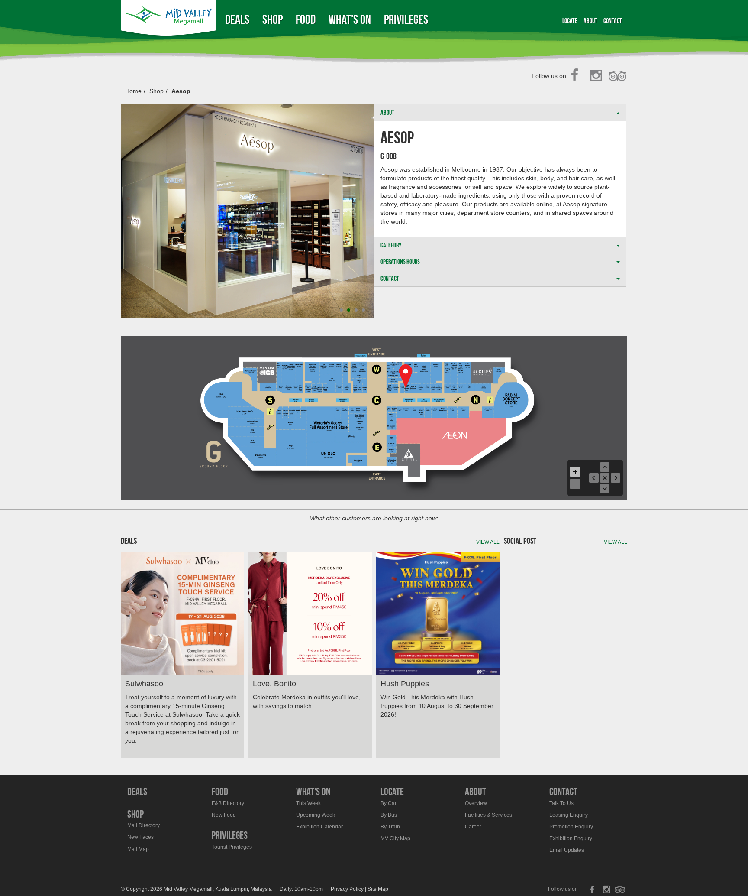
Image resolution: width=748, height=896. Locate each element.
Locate (569, 20)
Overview (476, 803)
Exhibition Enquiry (570, 838)
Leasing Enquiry (568, 815)
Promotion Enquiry (571, 827)
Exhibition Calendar (319, 827)
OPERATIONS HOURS (400, 261)
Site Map (378, 889)
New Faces (140, 837)
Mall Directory (143, 825)
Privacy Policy (347, 889)
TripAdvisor (618, 76)
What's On (350, 19)
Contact (612, 20)
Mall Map (138, 849)
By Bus (388, 815)
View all (488, 542)
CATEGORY (390, 245)
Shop (272, 19)
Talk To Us (561, 803)
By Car (388, 803)
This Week (308, 803)
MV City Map (395, 838)
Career (473, 827)
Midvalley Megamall (170, 19)
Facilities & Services (488, 815)
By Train (390, 827)
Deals (237, 19)
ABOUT (387, 112)
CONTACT (389, 278)
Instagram (597, 76)
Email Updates (566, 850)
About (590, 20)
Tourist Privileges (232, 847)
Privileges (406, 19)
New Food (224, 815)
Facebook (577, 76)
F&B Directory (228, 803)
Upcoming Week (315, 815)
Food (306, 19)
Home (133, 91)
